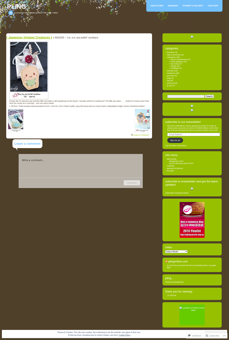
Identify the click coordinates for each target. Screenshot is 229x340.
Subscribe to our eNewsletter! (183, 122)
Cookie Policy (124, 335)
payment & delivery (193, 6)
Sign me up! (175, 140)
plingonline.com (178, 261)
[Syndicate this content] (166, 261)
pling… (169, 278)
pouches (170, 76)
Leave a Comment (141, 135)
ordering (173, 6)
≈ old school (174, 64)
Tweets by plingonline (174, 282)
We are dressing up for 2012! (181, 163)
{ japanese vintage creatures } (29, 37)
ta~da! (169, 86)
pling (16, 6)
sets (168, 81)
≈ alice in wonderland (178, 59)
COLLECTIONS (171, 57)
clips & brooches (174, 55)
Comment (132, 182)
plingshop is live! (176, 161)
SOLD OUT (170, 83)
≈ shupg (172, 66)
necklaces (171, 73)
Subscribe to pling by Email (176, 193)
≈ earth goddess (176, 62)
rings (169, 78)
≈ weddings (174, 68)
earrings (170, 71)
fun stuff (213, 6)
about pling (156, 6)
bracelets (171, 52)
